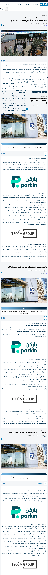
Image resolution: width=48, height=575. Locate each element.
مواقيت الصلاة (35, 1)
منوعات (17, 4)
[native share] (1, 25)
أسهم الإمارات (45, 92)
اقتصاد (27, 4)
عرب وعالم (32, 4)
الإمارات (36, 4)
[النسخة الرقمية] (6, 9)
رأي (14, 4)
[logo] (44, 4)
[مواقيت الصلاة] (0, 9)
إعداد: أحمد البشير (40, 153)
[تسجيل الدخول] (14, 1)
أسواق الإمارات (43, 15)
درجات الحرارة (31, 1)
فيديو (11, 4)
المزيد (8, 4)
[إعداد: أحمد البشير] (45, 154)
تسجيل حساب (7, 1)
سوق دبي (33, 92)
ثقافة (21, 4)
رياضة (24, 4)
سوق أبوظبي (39, 92)
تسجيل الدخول (12, 1)
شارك (3, 25)
